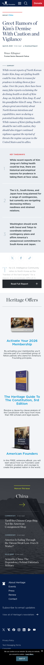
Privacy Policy (8, 640)
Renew (12, 595)
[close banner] (42, 651)
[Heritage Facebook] (13, 630)
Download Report (31, 46)
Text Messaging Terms (11, 645)
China (10, 15)
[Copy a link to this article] (30, 258)
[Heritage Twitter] (3, 630)
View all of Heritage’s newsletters (18, 615)
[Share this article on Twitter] (12, 258)
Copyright (6, 648)
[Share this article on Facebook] (21, 258)
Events (12, 586)
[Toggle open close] (36, 274)
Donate (38, 3)
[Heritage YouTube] (34, 630)
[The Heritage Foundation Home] (8, 3)
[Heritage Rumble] (29, 630)
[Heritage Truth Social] (8, 630)
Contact (13, 599)
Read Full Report (19, 284)
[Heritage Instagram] (19, 630)
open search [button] (25, 3)
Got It (22, 659)
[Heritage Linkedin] (24, 630)
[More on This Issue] (22, 505)
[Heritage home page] (4, 583)
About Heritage (17, 582)
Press (11, 590)
